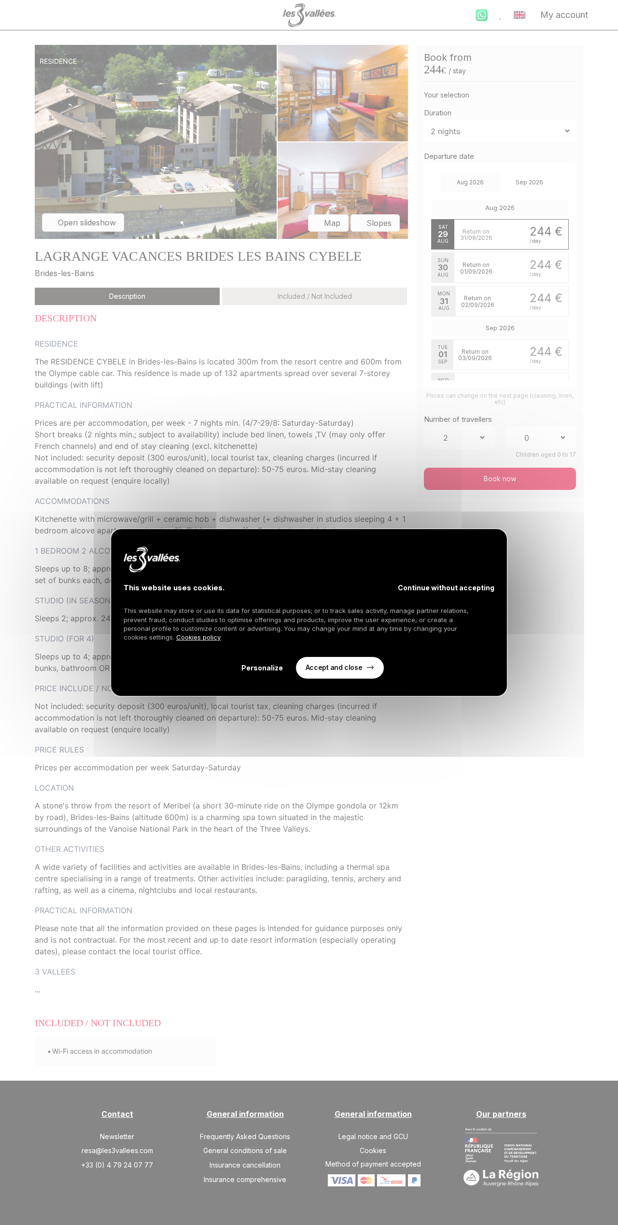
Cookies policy (198, 637)
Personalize (262, 668)
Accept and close (334, 667)
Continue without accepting (446, 588)
